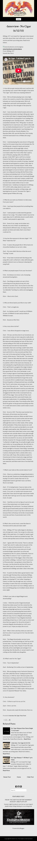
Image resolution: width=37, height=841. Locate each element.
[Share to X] (8, 720)
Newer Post (7, 777)
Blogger (22, 828)
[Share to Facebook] (10, 720)
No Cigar (17, 715)
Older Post (30, 777)
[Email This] (4, 720)
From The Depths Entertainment (24, 838)
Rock (24, 715)
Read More (27, 739)
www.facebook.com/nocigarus (12, 49)
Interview (11, 715)
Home (19, 777)
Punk (21, 715)
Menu (18, 19)
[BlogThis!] (6, 720)
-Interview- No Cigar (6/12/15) (20, 743)
